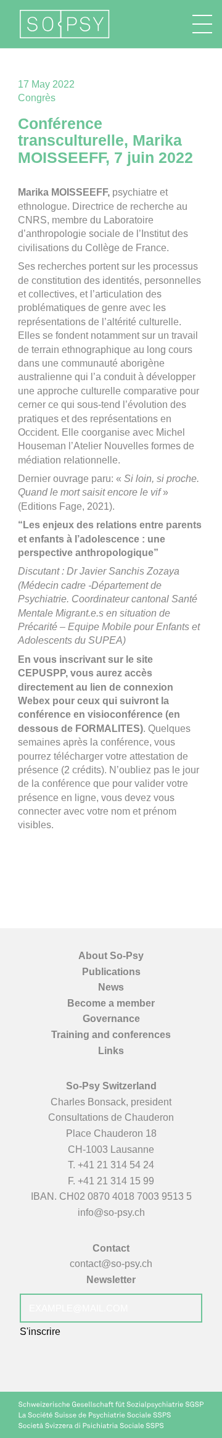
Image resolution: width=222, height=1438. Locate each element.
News (111, 987)
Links (111, 1050)
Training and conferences (111, 1034)
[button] (202, 24)
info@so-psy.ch (111, 1212)
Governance (111, 1018)
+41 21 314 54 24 (116, 1165)
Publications (111, 971)
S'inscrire (40, 1331)
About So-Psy (111, 955)
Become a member (111, 1003)
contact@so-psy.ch (111, 1263)
